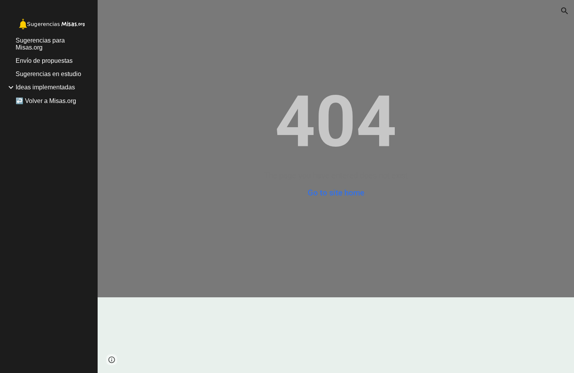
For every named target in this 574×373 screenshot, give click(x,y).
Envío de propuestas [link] (44, 60)
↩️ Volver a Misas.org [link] (46, 101)
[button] (564, 11)
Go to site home (336, 192)
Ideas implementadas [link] (45, 87)
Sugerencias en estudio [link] (48, 74)
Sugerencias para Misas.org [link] (40, 44)
